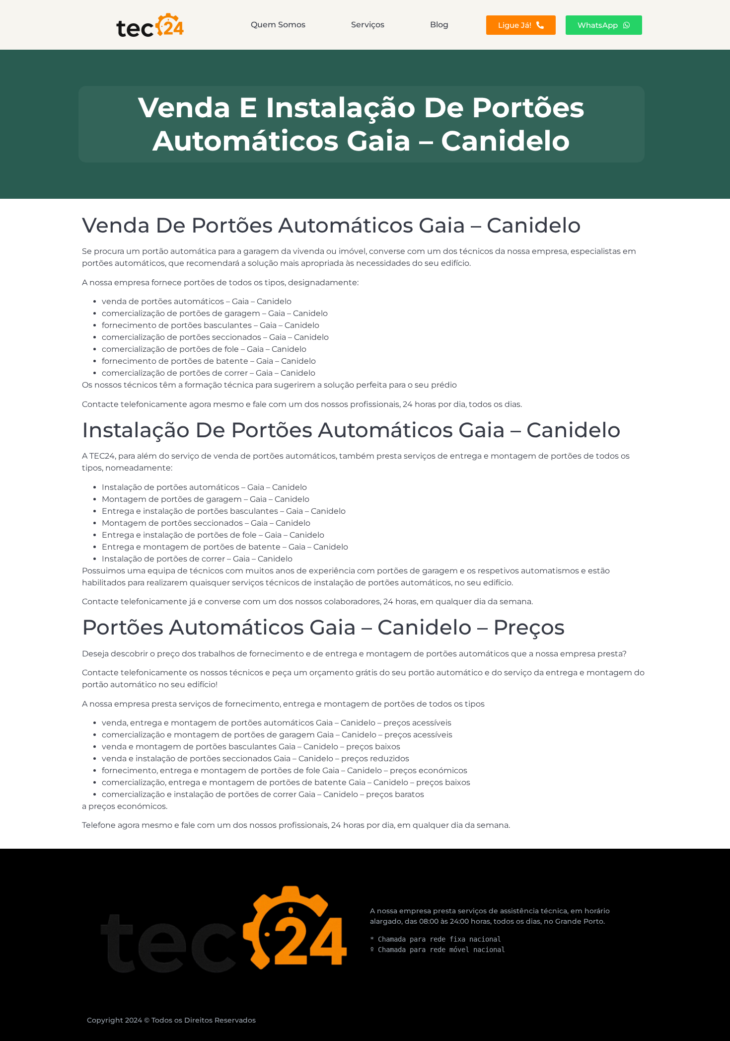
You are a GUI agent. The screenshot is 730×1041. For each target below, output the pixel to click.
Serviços (367, 24)
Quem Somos (278, 24)
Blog (439, 24)
